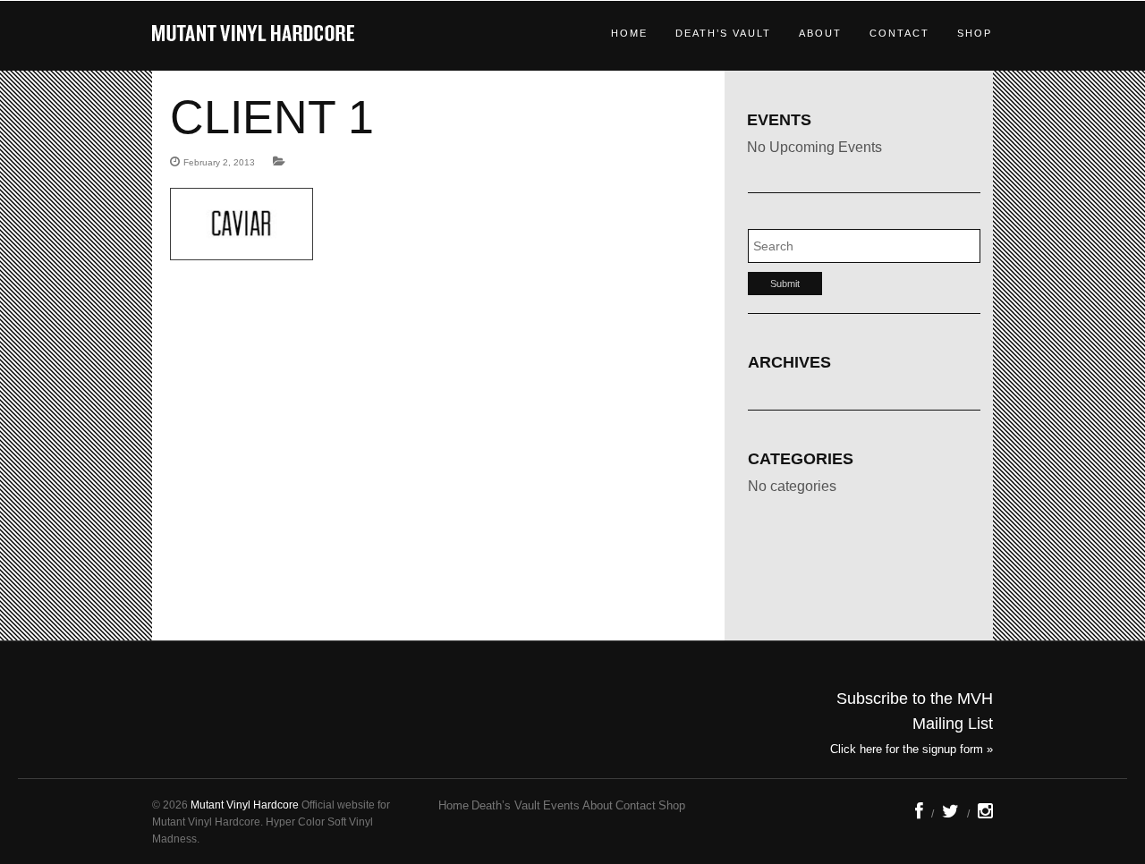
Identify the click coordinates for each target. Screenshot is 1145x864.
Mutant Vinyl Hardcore (245, 805)
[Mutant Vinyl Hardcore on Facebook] (919, 814)
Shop (974, 33)
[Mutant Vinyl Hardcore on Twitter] (950, 814)
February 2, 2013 (219, 162)
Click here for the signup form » (911, 749)
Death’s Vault (723, 33)
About (820, 33)
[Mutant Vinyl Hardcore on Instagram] (985, 814)
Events (561, 805)
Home (629, 33)
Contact (899, 33)
